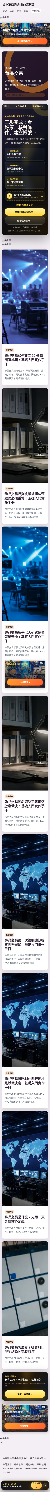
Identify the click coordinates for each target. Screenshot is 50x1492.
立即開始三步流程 (25, 212)
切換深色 (36, 11)
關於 (26, 11)
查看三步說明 (25, 221)
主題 (12, 11)
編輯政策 (18, 1464)
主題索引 (7, 1464)
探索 (5, 11)
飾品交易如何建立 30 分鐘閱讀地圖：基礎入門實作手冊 (25, 360)
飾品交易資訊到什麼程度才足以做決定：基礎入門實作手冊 (25, 1083)
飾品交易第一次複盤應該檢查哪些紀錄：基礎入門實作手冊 (25, 944)
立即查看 (36, 1485)
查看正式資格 (25, 1394)
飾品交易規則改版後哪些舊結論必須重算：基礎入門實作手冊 (25, 498)
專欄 (19, 11)
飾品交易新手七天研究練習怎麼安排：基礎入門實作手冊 (25, 637)
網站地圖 (41, 1464)
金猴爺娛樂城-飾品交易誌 (18, 4)
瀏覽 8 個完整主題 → (15, 95)
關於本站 (30, 1464)
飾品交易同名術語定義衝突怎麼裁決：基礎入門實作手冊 (25, 806)
